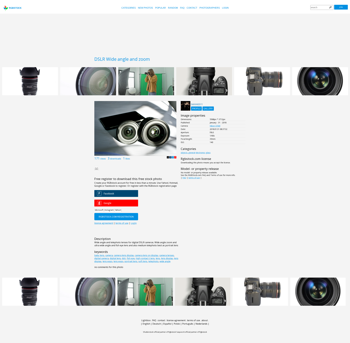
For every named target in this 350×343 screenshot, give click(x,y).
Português (187, 323)
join (341, 7)
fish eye (131, 258)
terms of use (194, 177)
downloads (115, 158)
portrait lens (130, 261)
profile (196, 108)
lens (158, 258)
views (103, 158)
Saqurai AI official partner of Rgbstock (191, 332)
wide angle (165, 261)
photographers (209, 8)
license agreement (176, 320)
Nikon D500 (215, 126)
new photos (145, 8)
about (205, 320)
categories (128, 8)
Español (167, 323)
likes (127, 158)
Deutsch (156, 323)
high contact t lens (145, 258)
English (146, 323)
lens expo (107, 261)
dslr (124, 258)
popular (160, 8)
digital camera (101, 258)
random (173, 8)
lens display (167, 258)
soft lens (142, 261)
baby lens (99, 255)
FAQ (182, 8)
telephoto (153, 261)
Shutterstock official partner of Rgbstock (159, 332)
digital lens (115, 258)
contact (192, 8)
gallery (208, 108)
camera (109, 255)
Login (225, 8)
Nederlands (201, 323)
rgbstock (15, 8)
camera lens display (124, 255)
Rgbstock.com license (196, 159)
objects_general (188, 152)
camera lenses (166, 255)
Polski (177, 323)
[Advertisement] (175, 34)
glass (208, 152)
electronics (200, 152)
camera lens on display (146, 255)
